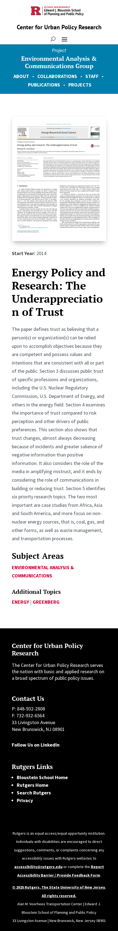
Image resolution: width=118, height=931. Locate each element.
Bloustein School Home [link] (42, 777)
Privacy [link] (25, 800)
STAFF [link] (92, 76)
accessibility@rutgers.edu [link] (38, 866)
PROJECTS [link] (79, 85)
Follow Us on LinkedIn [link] (36, 745)
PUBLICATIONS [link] (44, 85)
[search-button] (53, 38)
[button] (64, 38)
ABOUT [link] (21, 76)
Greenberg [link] (46, 602)
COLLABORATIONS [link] (57, 76)
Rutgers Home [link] (32, 785)
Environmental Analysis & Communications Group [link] (59, 62)
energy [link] (20, 602)
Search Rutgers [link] (34, 793)
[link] (59, 239)
